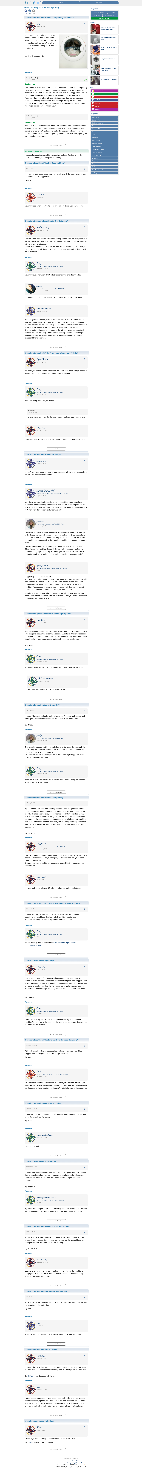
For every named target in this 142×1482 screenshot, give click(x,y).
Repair (113, 12)
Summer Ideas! (97, 91)
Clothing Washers (110, 15)
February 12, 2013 (104, 18)
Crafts (94, 134)
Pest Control (97, 97)
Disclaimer (62, 1463)
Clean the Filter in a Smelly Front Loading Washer (108, 28)
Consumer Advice (97, 129)
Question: (49, 17)
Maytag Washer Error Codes (108, 79)
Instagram (97, 109)
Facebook (97, 100)
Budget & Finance (97, 120)
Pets (93, 164)
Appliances (97, 15)
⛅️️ (84, 1465)
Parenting (94, 161)
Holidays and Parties (98, 149)
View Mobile (76, 1461)
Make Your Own (96, 155)
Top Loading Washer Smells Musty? (108, 38)
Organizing (95, 158)
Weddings (95, 173)
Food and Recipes (97, 143)
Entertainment (96, 140)
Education (95, 137)
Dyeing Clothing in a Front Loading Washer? (108, 59)
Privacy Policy (71, 1463)
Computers (95, 126)
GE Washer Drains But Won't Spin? (109, 48)
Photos (94, 167)
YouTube (96, 106)
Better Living (95, 117)
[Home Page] (32, 1)
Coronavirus (95, 132)
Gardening (96, 94)
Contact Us (79, 1463)
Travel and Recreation (98, 170)
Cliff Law (31, 1376)
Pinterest (97, 103)
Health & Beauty (96, 146)
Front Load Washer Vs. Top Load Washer (108, 69)
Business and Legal (97, 123)
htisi (29, 1442)
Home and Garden (99, 12)
